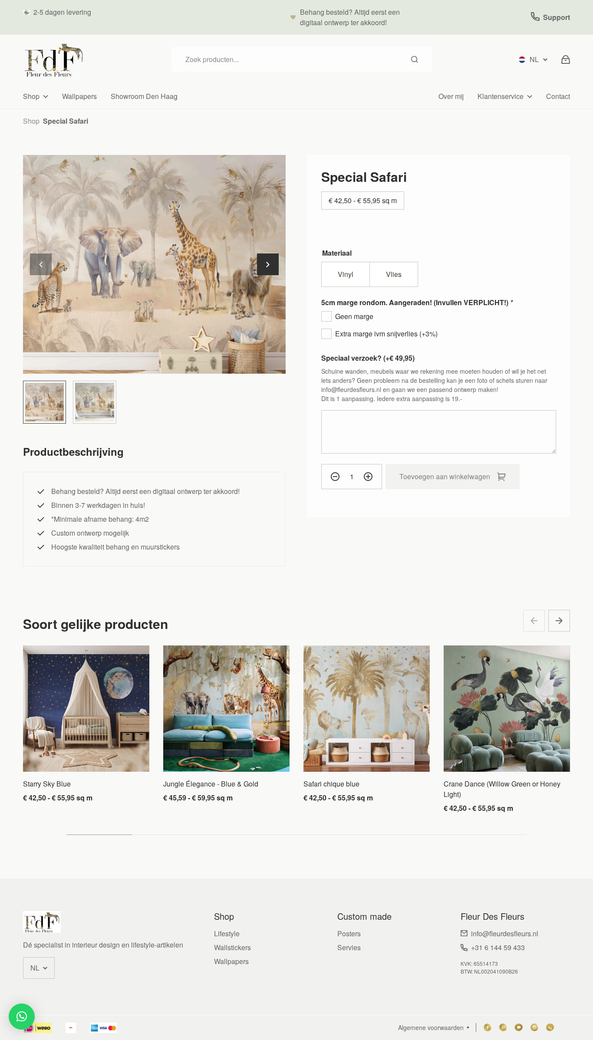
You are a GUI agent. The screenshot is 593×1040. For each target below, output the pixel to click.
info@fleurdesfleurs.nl (504, 933)
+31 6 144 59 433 (498, 947)
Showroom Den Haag (144, 96)
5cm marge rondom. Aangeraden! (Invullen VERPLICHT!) (417, 302)
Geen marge (354, 316)
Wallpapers (79, 96)
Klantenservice (501, 96)
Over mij (451, 96)
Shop (31, 96)
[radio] (345, 274)
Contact (558, 96)
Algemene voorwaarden (431, 1027)
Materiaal (337, 253)
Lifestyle (227, 933)
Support (556, 17)
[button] (268, 264)
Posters (349, 933)
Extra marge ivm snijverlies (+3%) (386, 334)
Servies (349, 947)
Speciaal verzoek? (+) (368, 358)
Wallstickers (232, 947)
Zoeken (414, 59)
